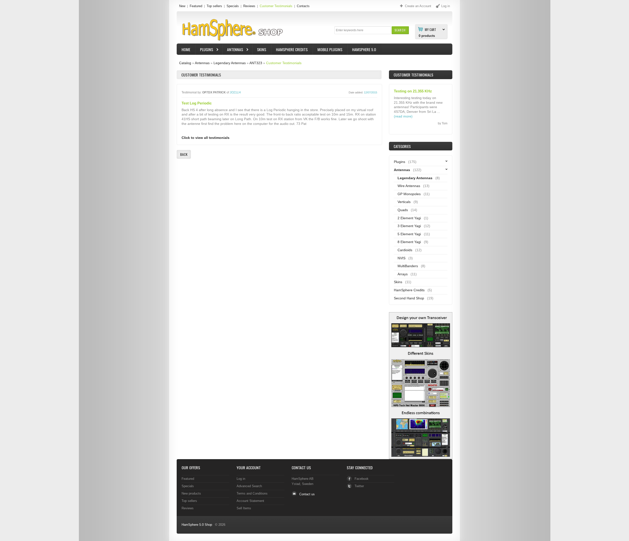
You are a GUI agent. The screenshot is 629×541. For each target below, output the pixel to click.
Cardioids (405, 250)
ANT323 (255, 63)
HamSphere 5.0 (364, 49)
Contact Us (301, 467)
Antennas (232, 50)
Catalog (185, 63)
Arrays (403, 274)
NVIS (401, 258)
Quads (403, 210)
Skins (261, 49)
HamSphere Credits (292, 49)
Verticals (404, 202)
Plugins (204, 50)
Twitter (359, 486)
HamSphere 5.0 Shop (197, 524)
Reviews (249, 6)
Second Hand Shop (409, 298)
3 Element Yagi (409, 226)
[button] (400, 30)
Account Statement (250, 501)
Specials (233, 6)
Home (186, 49)
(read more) (403, 116)
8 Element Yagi (409, 242)
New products (191, 493)
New (182, 6)
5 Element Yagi (409, 234)
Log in (241, 479)
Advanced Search (249, 486)
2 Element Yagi (409, 218)
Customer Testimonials (276, 6)
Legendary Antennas (230, 63)
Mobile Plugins (329, 49)
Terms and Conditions (252, 493)
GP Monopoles (409, 194)
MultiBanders (408, 266)
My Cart (430, 29)
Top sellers (214, 6)
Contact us (307, 494)
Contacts (303, 6)
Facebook (362, 479)
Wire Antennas (409, 186)
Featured (196, 6)
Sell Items (244, 508)
